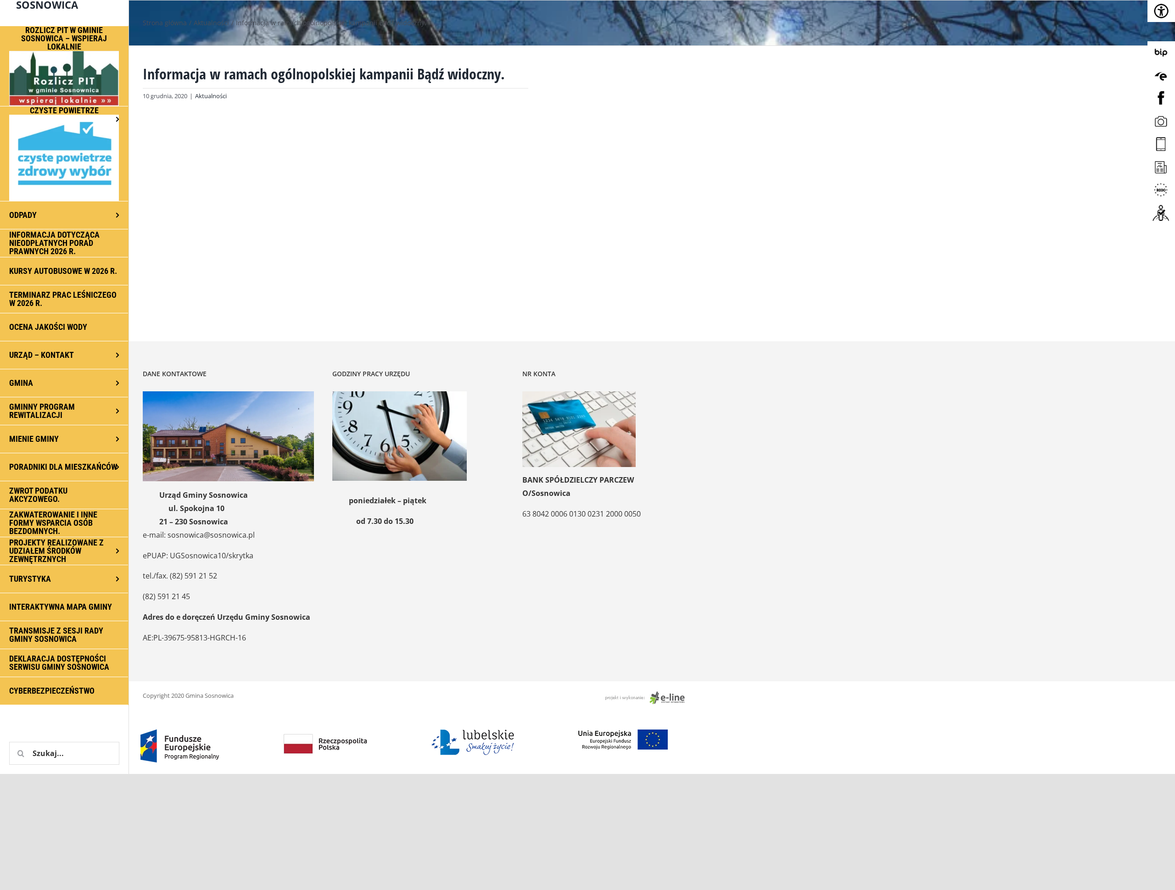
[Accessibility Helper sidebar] (1161, 11)
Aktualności (211, 96)
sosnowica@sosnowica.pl (211, 535)
